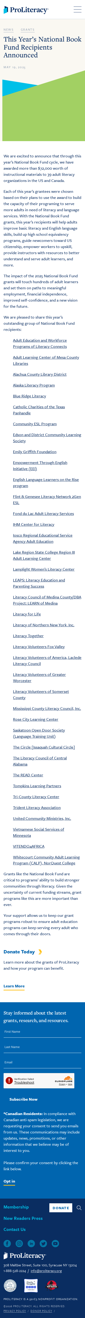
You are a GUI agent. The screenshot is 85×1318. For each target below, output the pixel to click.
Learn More (14, 986)
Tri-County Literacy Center (36, 797)
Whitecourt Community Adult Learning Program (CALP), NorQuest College (46, 860)
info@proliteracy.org (46, 1270)
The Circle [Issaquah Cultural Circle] (44, 747)
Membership (16, 1207)
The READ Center (28, 775)
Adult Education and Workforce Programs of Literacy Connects (40, 343)
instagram (19, 1243)
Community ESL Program (35, 424)
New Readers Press (23, 1218)
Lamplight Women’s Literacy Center (44, 569)
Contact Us (15, 1229)
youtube (55, 1243)
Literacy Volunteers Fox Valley (39, 646)
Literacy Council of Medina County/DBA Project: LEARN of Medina (47, 600)
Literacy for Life (27, 614)
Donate (61, 1207)
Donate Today (19, 951)
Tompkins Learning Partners (37, 786)
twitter (43, 1243)
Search (79, 1207)
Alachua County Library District (40, 374)
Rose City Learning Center (35, 719)
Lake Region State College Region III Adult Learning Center (44, 555)
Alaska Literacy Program (34, 385)
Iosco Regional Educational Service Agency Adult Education (42, 538)
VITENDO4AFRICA (28, 846)
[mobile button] (77, 9)
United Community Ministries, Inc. (42, 818)
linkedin (31, 1243)
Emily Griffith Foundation (34, 452)
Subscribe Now (23, 1099)
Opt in (9, 1181)
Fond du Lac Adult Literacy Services (43, 513)
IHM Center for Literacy (33, 524)
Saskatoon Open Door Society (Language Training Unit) (39, 733)
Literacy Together (28, 636)
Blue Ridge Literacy (29, 396)
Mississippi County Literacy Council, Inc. (47, 708)
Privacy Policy (15, 1311)
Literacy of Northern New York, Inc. (43, 625)
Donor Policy (41, 1311)
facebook (7, 1243)
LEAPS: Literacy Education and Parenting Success (39, 583)
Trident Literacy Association (37, 807)
